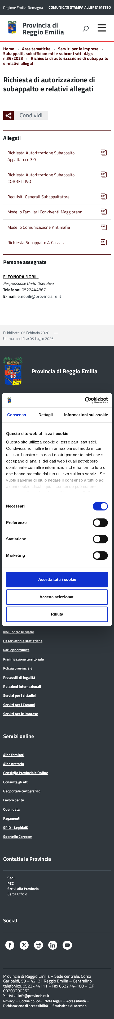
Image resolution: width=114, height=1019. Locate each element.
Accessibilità (76, 1001)
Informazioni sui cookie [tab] (86, 414)
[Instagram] (38, 946)
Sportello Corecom (17, 836)
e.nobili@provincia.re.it (39, 296)
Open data (11, 809)
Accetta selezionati (57, 597)
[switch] (100, 522)
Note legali (53, 1001)
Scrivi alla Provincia (23, 888)
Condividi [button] (31, 115)
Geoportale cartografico (21, 791)
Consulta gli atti (16, 782)
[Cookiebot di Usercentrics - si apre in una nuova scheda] (85, 400)
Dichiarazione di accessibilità (25, 1005)
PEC (10, 883)
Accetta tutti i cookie (57, 579)
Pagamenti (11, 818)
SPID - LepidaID (15, 827)
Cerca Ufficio (17, 893)
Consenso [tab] (16, 414)
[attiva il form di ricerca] (85, 28)
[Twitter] (24, 945)
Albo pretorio (13, 763)
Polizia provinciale (17, 668)
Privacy (9, 1001)
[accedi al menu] (102, 28)
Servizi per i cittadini (19, 695)
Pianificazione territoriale (23, 659)
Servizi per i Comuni (19, 704)
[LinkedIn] (52, 946)
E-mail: (9, 296)
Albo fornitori (13, 754)
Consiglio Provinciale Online (25, 772)
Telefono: (11, 289)
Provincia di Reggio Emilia (43, 28)
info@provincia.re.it (33, 996)
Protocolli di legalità (19, 677)
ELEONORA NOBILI (20, 276)
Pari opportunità (16, 650)
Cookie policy (29, 1001)
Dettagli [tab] (45, 414)
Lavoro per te (13, 800)
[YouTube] (67, 946)
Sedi (11, 877)
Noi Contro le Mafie (18, 632)
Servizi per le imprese (78, 49)
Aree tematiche (36, 49)
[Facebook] (9, 946)
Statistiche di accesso (69, 1005)
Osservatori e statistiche (22, 641)
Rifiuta (57, 614)
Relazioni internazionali (22, 686)
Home (8, 49)
